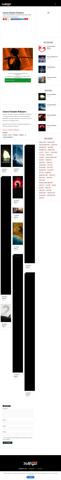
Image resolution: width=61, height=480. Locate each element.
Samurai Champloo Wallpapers (11, 130)
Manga (16, 135)
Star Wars (42, 192)
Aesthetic (42, 142)
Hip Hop (42, 167)
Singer (41, 190)
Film (41, 159)
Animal (54, 144)
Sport (48, 190)
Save (27, 19)
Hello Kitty (42, 165)
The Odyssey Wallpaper (4, 170)
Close (30, 477)
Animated (42, 147)
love (41, 172)
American (50, 142)
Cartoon (54, 152)
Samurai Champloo (8, 137)
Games (42, 162)
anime (5, 135)
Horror (50, 167)
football (48, 159)
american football (44, 144)
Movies (42, 177)
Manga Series (43, 175)
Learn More (31, 474)
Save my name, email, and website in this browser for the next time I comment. (17, 438)
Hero (49, 165)
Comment (5, 408)
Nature (41, 185)
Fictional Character (51, 157)
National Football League (46, 182)
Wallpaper (32, 468)
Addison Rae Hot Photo (51, 77)
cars (47, 152)
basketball (42, 149)
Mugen (22, 135)
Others (6, 132)
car (41, 152)
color (41, 154)
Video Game (51, 195)
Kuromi (50, 170)
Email (4, 426)
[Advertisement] (18, 34)
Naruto (42, 180)
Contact (40, 468)
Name (4, 420)
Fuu (11, 135)
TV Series (42, 195)
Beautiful (51, 149)
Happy (49, 162)
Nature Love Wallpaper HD (52, 56)
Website (4, 431)
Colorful (49, 154)
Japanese (42, 170)
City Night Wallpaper (51, 67)
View (41, 197)
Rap (41, 187)
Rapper (48, 187)
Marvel (52, 175)
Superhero (50, 192)
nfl (54, 185)
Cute (41, 157)
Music (49, 177)
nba (48, 185)
